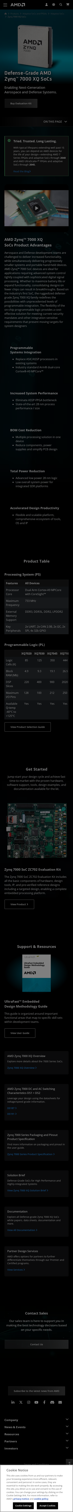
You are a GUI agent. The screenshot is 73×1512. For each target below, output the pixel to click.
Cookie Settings (23, 1505)
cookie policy (41, 1498)
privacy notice (21, 1498)
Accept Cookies (48, 1505)
